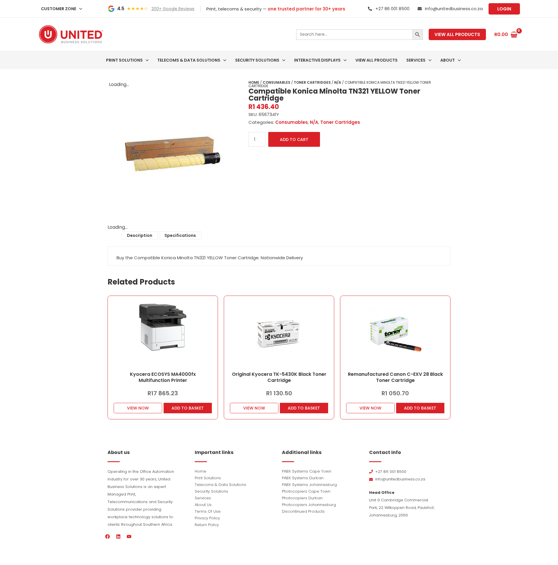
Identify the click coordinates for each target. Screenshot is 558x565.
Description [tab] (139, 235)
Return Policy (207, 525)
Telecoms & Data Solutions (220, 484)
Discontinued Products (303, 511)
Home (253, 82)
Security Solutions (211, 491)
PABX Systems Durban (302, 478)
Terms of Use (208, 511)
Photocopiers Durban (302, 498)
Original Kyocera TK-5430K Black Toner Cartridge (279, 377)
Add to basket (187, 408)
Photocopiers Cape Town (306, 491)
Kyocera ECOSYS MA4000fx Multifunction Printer (163, 377)
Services (203, 498)
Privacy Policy (207, 518)
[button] (79, 8)
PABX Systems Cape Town (306, 471)
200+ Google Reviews (172, 9)
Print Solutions (208, 478)
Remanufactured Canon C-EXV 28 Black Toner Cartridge (395, 377)
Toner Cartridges (312, 82)
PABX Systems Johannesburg (309, 484)
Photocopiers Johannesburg (309, 504)
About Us (203, 504)
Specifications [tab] (180, 235)
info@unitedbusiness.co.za (454, 9)
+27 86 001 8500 (392, 9)
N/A (337, 82)
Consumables (276, 82)
